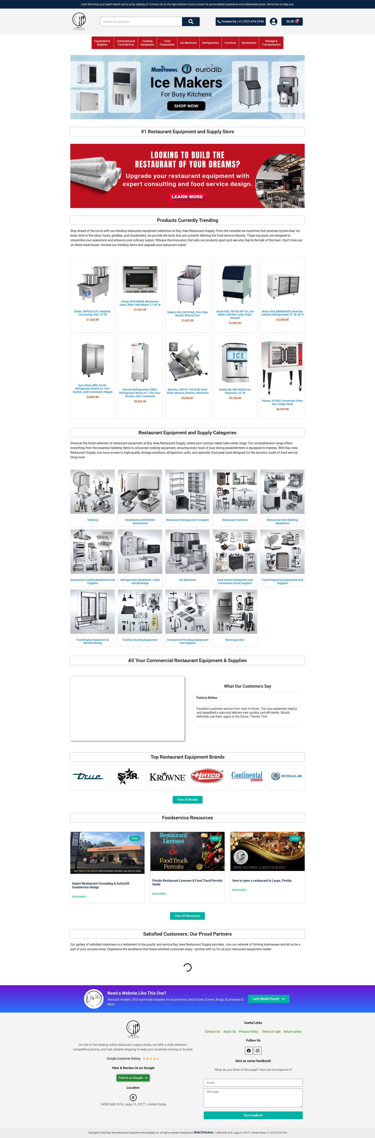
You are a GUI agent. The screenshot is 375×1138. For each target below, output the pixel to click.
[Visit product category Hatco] (207, 776)
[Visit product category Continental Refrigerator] (247, 776)
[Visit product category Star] (128, 776)
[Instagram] (258, 1051)
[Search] (191, 21)
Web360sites (203, 1132)
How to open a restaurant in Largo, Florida (262, 880)
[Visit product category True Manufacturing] (89, 776)
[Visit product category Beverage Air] (286, 776)
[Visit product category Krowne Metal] (168, 776)
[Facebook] (249, 1051)
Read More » (79, 896)
